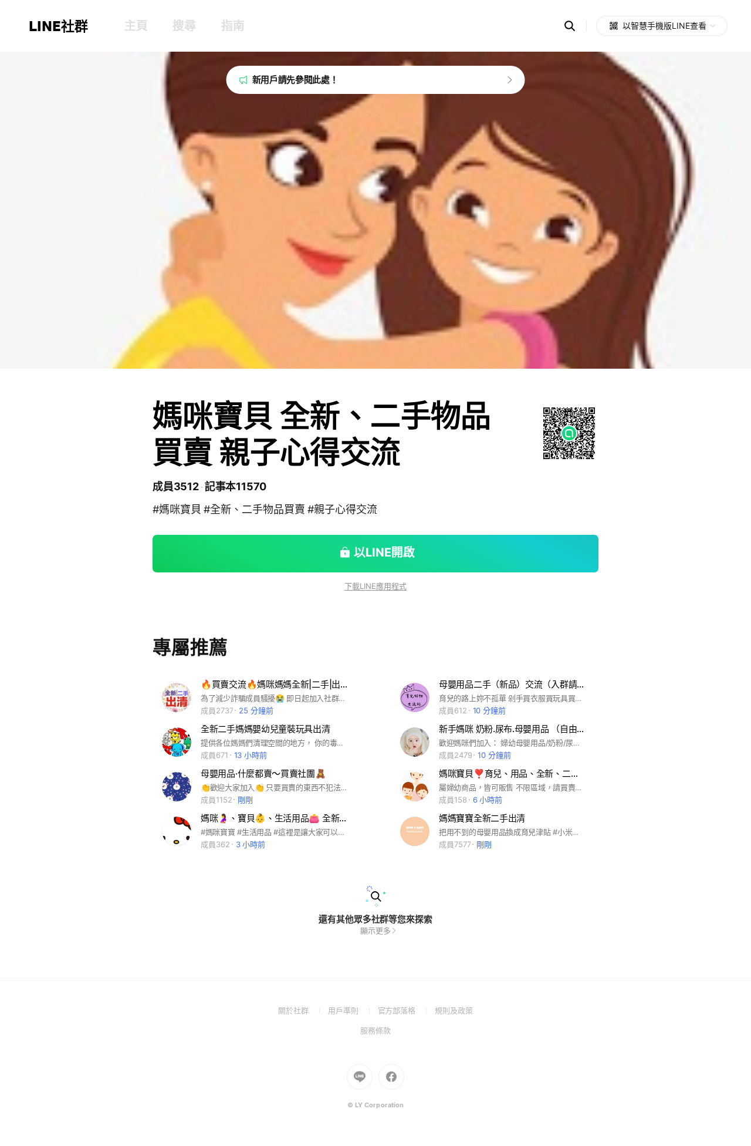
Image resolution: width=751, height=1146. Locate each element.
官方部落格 (406, 1010)
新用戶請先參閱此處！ (295, 79)
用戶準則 (353, 1010)
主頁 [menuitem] (135, 26)
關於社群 (303, 1010)
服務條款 (375, 1030)
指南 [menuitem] (232, 26)
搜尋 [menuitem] (183, 26)
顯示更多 (375, 930)
